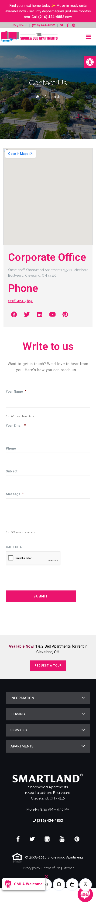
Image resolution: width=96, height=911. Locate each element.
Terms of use (51, 868)
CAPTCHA (14, 547)
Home (37, 96)
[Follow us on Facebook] (67, 25)
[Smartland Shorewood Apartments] (29, 36)
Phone (11, 448)
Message (15, 494)
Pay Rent (20, 25)
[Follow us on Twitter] (62, 25)
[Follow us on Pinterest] (73, 25)
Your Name (16, 391)
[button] (90, 62)
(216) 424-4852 (51, 17)
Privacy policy (30, 868)
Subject (11, 471)
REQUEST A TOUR (48, 665)
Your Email (16, 425)
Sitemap (68, 868)
